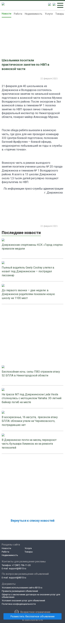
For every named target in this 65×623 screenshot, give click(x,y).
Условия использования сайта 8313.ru (22, 587)
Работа (18, 13)
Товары (59, 13)
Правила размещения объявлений (20, 591)
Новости (6, 13)
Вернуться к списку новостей (32, 520)
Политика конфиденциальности (19, 604)
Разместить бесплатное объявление (33, 616)
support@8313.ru (17, 568)
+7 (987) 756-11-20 (21, 565)
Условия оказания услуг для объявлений (23, 600)
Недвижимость (33, 13)
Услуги (49, 13)
